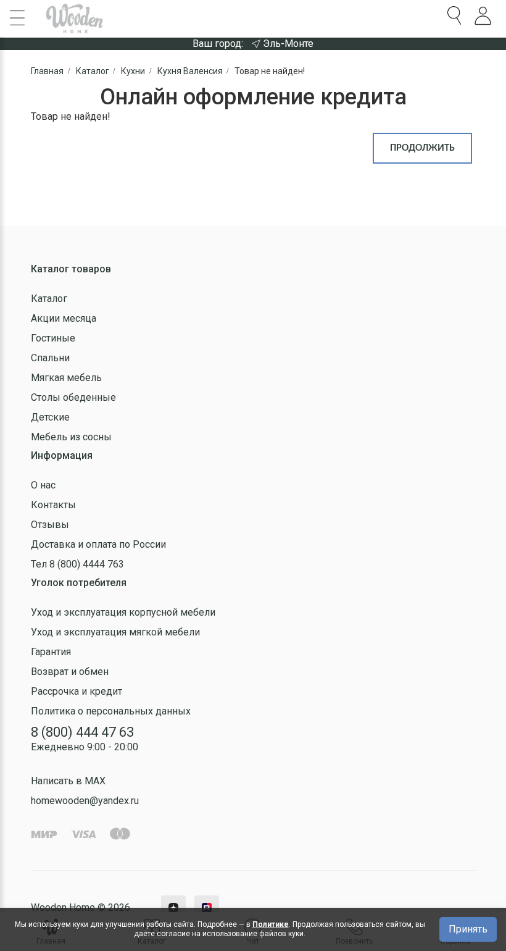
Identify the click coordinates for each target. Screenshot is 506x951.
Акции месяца (63, 318)
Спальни (50, 358)
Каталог (49, 298)
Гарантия (51, 652)
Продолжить (422, 148)
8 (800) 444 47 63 (82, 732)
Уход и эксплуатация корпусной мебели (123, 612)
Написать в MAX (68, 781)
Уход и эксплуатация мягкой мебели (115, 632)
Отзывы (50, 524)
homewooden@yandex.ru (85, 800)
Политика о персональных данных (111, 711)
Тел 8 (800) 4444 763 (77, 564)
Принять (468, 929)
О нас (43, 485)
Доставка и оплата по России (98, 544)
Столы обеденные (73, 397)
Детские (50, 417)
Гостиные (53, 338)
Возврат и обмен (70, 671)
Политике (270, 924)
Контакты (53, 505)
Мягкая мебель (66, 377)
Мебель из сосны (71, 437)
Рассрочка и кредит (76, 691)
